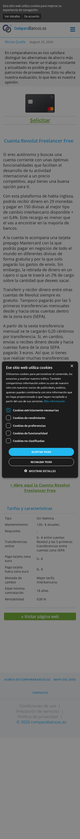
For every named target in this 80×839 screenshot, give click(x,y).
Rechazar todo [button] (41, 461)
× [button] (71, 365)
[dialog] (40, 419)
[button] (40, 471)
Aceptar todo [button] (41, 451)
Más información (54, 401)
